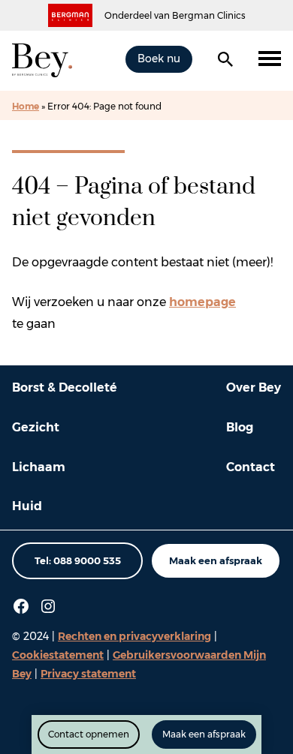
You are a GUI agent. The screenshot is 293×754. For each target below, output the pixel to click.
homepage (202, 302)
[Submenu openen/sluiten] (269, 59)
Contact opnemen (88, 734)
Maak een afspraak (215, 560)
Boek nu (158, 58)
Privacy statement (88, 673)
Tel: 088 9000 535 (78, 560)
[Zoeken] (225, 59)
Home (25, 106)
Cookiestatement (58, 655)
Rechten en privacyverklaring (134, 636)
